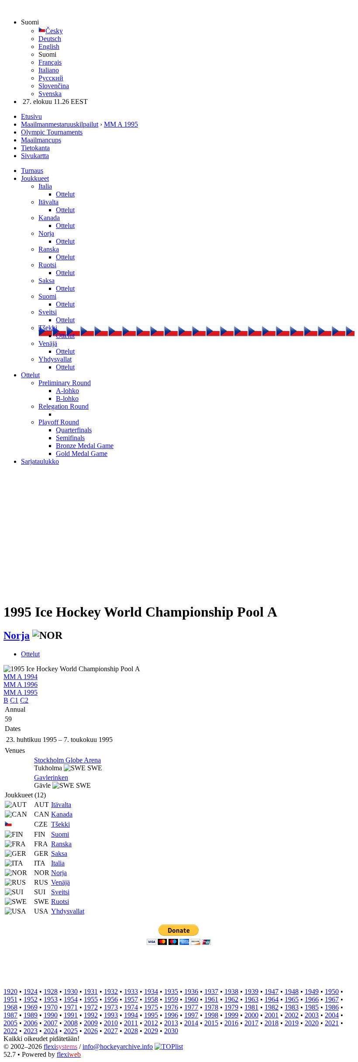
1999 (231, 1015)
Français (50, 62)
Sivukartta (35, 155)
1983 (292, 1007)
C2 (24, 700)
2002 (292, 1015)
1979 (231, 1007)
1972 (91, 1007)
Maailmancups (41, 140)
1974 (131, 1007)
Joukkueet (35, 178)
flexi (60, 1046)
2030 (171, 1030)
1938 (231, 991)
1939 (251, 991)
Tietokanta (35, 148)
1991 (71, 1015)
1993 (111, 1015)
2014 (191, 1023)
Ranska (48, 249)
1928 (51, 991)
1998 (211, 1015)
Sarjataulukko (40, 461)
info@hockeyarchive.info (118, 1046)
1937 (211, 991)
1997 (191, 1015)
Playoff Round (58, 422)
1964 (272, 999)
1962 (231, 999)
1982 (272, 1007)
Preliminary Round (64, 382)
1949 (312, 991)
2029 (151, 1030)
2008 (71, 1023)
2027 (111, 1030)
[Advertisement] (179, 533)
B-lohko (67, 398)
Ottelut (65, 194)
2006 (31, 1023)
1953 (51, 999)
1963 (251, 999)
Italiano (48, 70)
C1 (14, 700)
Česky (54, 30)
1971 (71, 1007)
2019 (292, 1023)
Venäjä (47, 343)
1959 (171, 999)
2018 (272, 1023)
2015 (211, 1023)
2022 (10, 1030)
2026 (91, 1030)
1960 (191, 999)
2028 (131, 1030)
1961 (211, 999)
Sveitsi (47, 312)
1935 (171, 991)
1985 (312, 1007)
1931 (91, 991)
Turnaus (32, 170)
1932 (111, 991)
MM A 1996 (20, 684)
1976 (171, 1007)
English (48, 46)
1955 (91, 999)
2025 (71, 1030)
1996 (171, 1015)
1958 (151, 999)
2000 (251, 1015)
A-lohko (67, 390)
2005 (10, 1023)
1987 (10, 1015)
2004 (332, 1015)
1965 (292, 999)
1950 (332, 991)
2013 (171, 1023)
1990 (51, 1015)
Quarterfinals (74, 430)
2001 (272, 1015)
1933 (131, 991)
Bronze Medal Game (85, 445)
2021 (332, 1023)
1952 (31, 999)
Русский (50, 78)
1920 (10, 991)
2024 (51, 1030)
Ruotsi (47, 265)
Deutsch (49, 38)
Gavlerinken (51, 777)
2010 (111, 1023)
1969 (31, 1007)
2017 (251, 1023)
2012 (151, 1023)
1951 (10, 999)
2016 (231, 1023)
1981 (251, 1007)
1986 (332, 1007)
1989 (31, 1015)
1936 (191, 991)
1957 (131, 999)
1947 (272, 991)
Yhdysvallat (55, 359)
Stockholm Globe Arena (67, 760)
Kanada (49, 217)
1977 (191, 1007)
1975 (151, 1007)
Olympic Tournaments (52, 132)
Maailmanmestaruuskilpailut (59, 124)
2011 (131, 1023)
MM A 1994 (20, 676)
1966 (312, 999)
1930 (71, 991)
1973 (111, 1007)
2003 (312, 1015)
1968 (10, 1007)
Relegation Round (63, 406)
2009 (91, 1023)
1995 (151, 1015)
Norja (46, 233)
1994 (131, 1015)
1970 (51, 1007)
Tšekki (47, 327)
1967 (332, 999)
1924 (31, 991)
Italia (45, 186)
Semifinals (70, 437)
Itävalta (48, 202)
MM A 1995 (121, 124)
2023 (31, 1030)
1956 (111, 999)
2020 (312, 1023)
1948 (292, 991)
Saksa (46, 280)
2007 (51, 1023)
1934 (151, 991)
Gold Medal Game (81, 453)
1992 (91, 1015)
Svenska (50, 93)
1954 (71, 999)
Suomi (47, 296)
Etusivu (31, 116)
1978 (211, 1007)
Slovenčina (53, 86)
